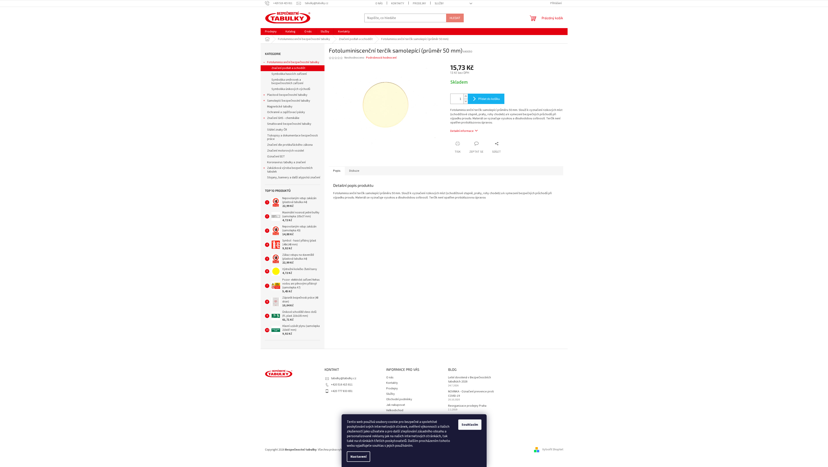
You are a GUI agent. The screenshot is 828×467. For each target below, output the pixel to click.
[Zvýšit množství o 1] (465, 96)
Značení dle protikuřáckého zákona (290, 145)
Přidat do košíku (489, 99)
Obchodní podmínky (399, 399)
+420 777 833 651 (342, 391)
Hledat (455, 18)
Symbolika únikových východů (290, 89)
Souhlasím (470, 424)
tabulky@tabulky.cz (343, 378)
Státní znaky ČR (277, 130)
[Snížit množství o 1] (465, 101)
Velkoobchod (394, 410)
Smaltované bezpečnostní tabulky (289, 124)
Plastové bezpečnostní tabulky (287, 95)
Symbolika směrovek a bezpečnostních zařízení (287, 82)
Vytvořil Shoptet (552, 450)
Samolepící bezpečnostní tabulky (288, 101)
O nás (379, 3)
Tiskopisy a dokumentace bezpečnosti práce (292, 137)
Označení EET (276, 156)
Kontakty (397, 3)
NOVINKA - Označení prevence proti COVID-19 (471, 394)
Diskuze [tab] (354, 171)
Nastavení (358, 456)
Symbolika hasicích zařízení (289, 74)
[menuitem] (271, 31)
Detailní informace (462, 131)
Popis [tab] (337, 171)
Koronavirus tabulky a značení (286, 162)
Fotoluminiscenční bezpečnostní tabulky (293, 62)
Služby (439, 3)
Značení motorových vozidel (285, 151)
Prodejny (419, 3)
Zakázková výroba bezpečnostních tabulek (290, 170)
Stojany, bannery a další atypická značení (293, 177)
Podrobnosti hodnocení (381, 58)
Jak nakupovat (395, 405)
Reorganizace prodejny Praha (467, 406)
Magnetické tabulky (279, 106)
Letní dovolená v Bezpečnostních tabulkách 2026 (469, 380)
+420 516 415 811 (342, 384)
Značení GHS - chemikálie (283, 118)
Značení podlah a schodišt (288, 68)
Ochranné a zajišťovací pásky (286, 112)
